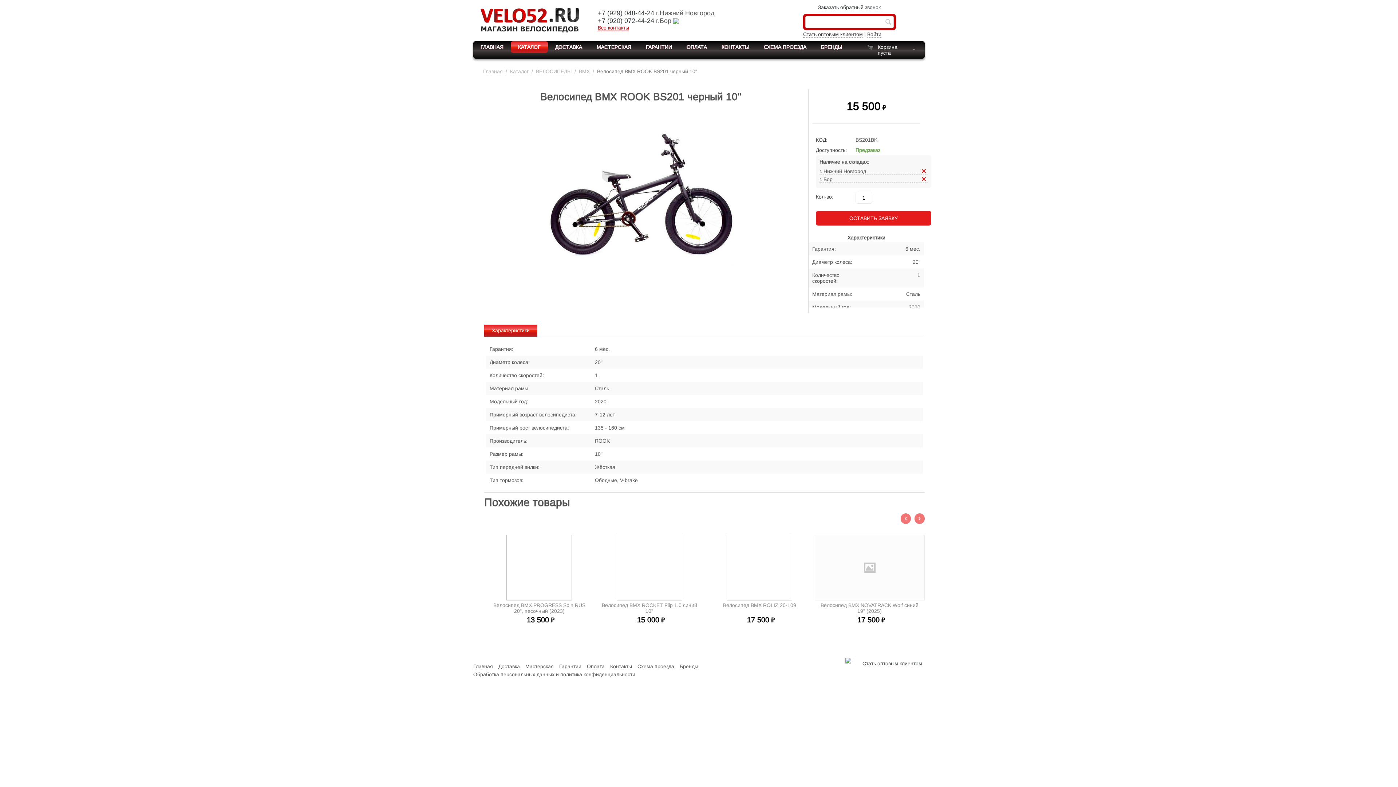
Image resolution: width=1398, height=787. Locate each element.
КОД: (822, 140)
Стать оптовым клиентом (833, 34)
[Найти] (888, 22)
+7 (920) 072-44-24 (626, 20)
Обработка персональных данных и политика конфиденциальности (554, 674)
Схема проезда (785, 47)
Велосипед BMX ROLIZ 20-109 (759, 605)
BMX (584, 71)
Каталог (529, 47)
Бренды (831, 47)
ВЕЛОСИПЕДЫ (554, 71)
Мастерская (614, 47)
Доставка (568, 47)
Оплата (697, 47)
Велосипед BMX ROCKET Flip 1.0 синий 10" (649, 608)
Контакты (735, 47)
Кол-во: (824, 197)
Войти (874, 34)
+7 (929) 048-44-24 (626, 13)
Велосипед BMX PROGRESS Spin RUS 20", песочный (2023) (539, 608)
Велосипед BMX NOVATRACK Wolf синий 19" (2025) (870, 608)
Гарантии (659, 47)
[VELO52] (530, 20)
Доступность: (831, 150)
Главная (492, 47)
